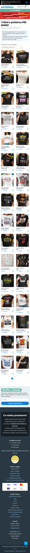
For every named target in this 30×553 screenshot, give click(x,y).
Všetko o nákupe (15, 471)
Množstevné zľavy (15, 473)
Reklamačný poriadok (15, 478)
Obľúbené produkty (15, 516)
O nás (15, 501)
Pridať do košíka (13, 67)
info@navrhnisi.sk (15, 528)
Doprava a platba (15, 476)
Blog (15, 498)
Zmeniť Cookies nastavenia (15, 510)
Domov (3, 27)
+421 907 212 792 (15, 526)
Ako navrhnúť (15, 469)
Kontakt (15, 503)
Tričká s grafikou (9, 27)
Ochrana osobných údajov (15, 512)
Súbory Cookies (15, 507)
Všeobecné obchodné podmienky (15, 480)
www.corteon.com (21, 551)
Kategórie (16, 10)
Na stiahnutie (15, 514)
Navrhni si (15, 505)
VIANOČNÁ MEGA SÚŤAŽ (15, 496)
